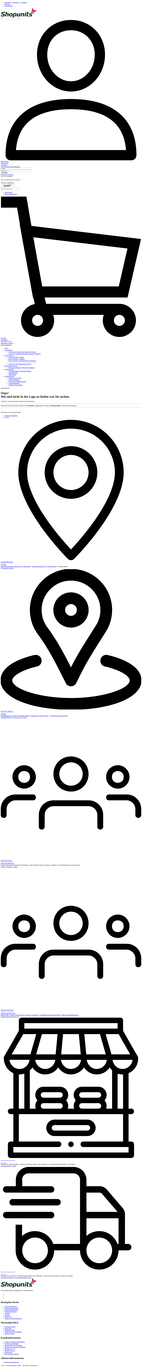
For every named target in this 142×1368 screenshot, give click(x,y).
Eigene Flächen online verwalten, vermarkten (24, 1015)
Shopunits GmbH (10, 1327)
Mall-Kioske (12, 374)
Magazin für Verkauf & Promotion (15, 1347)
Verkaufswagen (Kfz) (15, 378)
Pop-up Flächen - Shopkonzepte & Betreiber (22, 361)
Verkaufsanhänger (14, 380)
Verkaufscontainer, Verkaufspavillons (20, 371)
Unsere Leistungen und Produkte (15, 1342)
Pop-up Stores (9, 355)
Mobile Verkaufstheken (16, 385)
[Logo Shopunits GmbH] (18, 17)
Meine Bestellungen (11, 194)
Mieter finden (5, 1015)
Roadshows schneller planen (39, 716)
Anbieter (7, 1313)
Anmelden (4, 172)
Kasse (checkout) (6, 345)
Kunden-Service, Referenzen (13, 1345)
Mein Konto (8, 192)
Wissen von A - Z (10, 1349)
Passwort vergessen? (7, 174)
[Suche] (19, 19)
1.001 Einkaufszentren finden (59, 716)
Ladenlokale (8, 350)
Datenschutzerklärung (11, 1310)
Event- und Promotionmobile (17, 381)
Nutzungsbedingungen (11, 1308)
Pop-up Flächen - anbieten (17, 359)
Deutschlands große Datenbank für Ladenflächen (16, 566)
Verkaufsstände (9, 369)
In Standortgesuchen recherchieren (49, 1015)
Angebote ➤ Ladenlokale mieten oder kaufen (22, 352)
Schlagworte (8, 1352)
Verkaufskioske (13, 373)
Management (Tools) (11, 366)
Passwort (3, 170)
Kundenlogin (9, 6)
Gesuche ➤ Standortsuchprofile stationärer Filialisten (25, 354)
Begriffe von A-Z (10, 1350)
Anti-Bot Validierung (7, 183)
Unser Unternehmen (11, 1306)
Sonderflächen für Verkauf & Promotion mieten (15, 716)
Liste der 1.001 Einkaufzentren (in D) (20, 364)
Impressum (8, 1317)
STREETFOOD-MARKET (13, 1332)
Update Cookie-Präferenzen (13, 1318)
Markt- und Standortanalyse (70, 1015)
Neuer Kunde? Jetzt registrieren (10, 167)
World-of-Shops (9, 1334)
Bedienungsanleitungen (12, 1362)
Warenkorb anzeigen (7, 343)
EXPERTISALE (10, 1330)
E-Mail (3, 168)
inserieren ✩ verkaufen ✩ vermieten (16, 2)
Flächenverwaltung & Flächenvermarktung (22, 367)
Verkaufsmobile (9, 376)
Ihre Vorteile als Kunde (12, 1354)
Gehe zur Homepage (11, 415)
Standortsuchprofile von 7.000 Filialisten (44, 566)
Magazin (7, 4)
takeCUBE (8, 1328)
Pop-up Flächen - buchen (16, 357)
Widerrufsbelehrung (11, 1311)
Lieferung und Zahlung (12, 1343)
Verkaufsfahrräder (14, 383)
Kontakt (7, 1315)
